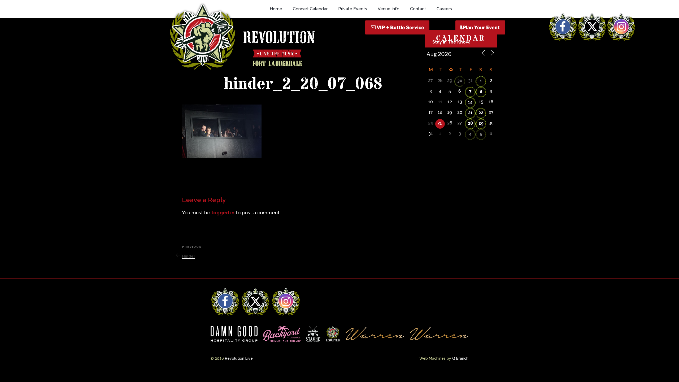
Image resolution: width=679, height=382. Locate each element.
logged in (223, 212)
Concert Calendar (310, 8)
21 (470, 112)
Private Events (352, 8)
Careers (444, 8)
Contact (418, 8)
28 (470, 123)
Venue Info (388, 8)
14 (470, 102)
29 (481, 123)
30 (459, 80)
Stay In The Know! (451, 42)
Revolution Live (239, 358)
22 (480, 112)
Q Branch (460, 358)
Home (276, 8)
